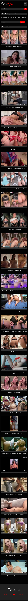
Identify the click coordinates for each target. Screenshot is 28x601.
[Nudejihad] (11, 4)
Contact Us (9, 596)
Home (5, 594)
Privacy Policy (13, 594)
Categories (21, 594)
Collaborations (17, 596)
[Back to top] (24, 597)
